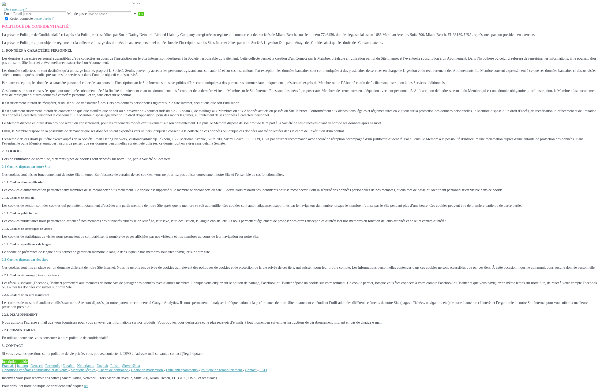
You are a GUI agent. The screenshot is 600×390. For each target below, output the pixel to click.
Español (69, 366)
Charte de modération (147, 370)
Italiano (22, 366)
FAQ (263, 370)
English (102, 366)
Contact (251, 370)
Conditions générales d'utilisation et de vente (35, 370)
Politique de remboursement (222, 370)
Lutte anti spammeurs (182, 370)
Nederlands (85, 366)
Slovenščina (131, 366)
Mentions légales (83, 370)
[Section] (135, 14)
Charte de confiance (113, 370)
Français (8, 366)
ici (86, 386)
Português (52, 366)
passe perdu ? (44, 18)
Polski (115, 366)
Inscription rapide (15, 361)
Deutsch (36, 366)
